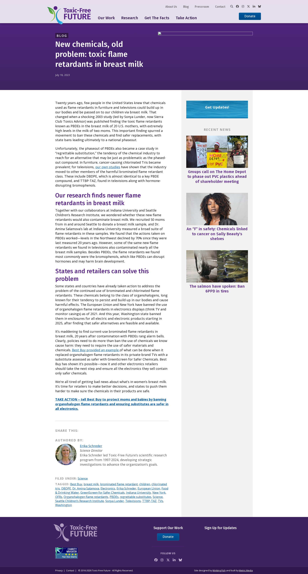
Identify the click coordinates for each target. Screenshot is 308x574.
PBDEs (114, 497)
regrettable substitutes (135, 497)
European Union (149, 488)
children (144, 484)
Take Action (186, 18)
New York (159, 493)
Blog (186, 6)
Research (129, 18)
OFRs (58, 497)
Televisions (133, 501)
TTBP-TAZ (149, 501)
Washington (63, 505)
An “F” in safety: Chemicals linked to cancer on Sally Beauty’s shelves (217, 233)
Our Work (106, 18)
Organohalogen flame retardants (86, 497)
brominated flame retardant (119, 484)
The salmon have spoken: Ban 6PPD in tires (217, 289)
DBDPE (66, 488)
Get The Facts (157, 18)
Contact (220, 6)
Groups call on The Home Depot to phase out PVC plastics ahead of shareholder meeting (217, 176)
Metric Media (246, 570)
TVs (160, 501)
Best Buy (76, 484)
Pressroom (202, 6)
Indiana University (138, 493)
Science (83, 478)
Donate (249, 16)
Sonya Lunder (114, 501)
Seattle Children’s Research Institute (79, 501)
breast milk (91, 484)
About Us (171, 6)
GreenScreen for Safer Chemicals (102, 493)
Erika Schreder (91, 446)
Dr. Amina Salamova (85, 488)
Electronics (108, 488)
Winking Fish (219, 570)
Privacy (59, 570)
